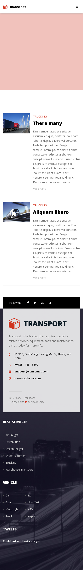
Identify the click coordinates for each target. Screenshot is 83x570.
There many (47, 123)
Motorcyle (12, 509)
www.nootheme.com (27, 378)
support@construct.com (31, 371)
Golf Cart (33, 502)
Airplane (33, 516)
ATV (30, 509)
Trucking (40, 116)
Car (8, 495)
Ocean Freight (14, 449)
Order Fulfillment (16, 455)
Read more (39, 188)
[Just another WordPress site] (14, 6)
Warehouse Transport (19, 469)
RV (29, 495)
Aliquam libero (51, 212)
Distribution (13, 442)
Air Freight (12, 435)
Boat (9, 502)
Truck (9, 516)
